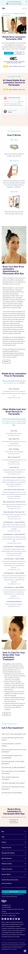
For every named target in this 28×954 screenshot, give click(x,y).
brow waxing (6, 421)
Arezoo (10, 112)
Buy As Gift (19, 53)
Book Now (8, 53)
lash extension (13, 423)
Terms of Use (5, 896)
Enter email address (7, 883)
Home (3, 13)
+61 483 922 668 (6, 907)
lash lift (19, 421)
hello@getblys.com (6, 905)
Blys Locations (9, 13)
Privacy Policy (13, 896)
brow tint (13, 421)
